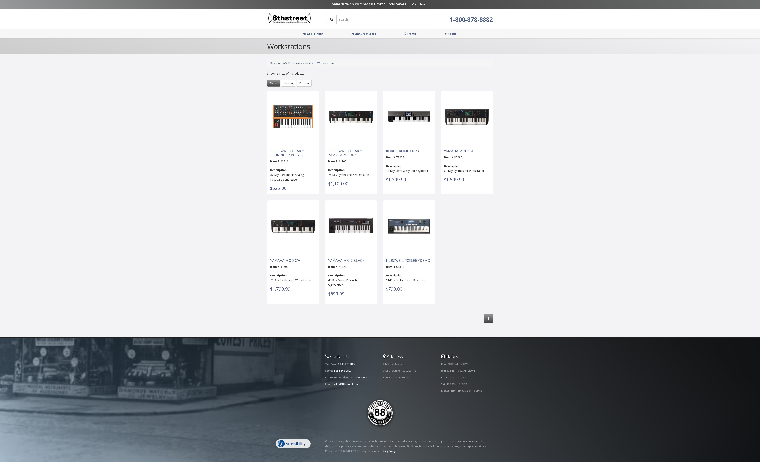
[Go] (332, 19)
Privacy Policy (387, 451)
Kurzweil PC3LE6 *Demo (408, 261)
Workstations (304, 63)
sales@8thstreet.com (346, 384)
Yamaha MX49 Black (346, 261)
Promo (411, 34)
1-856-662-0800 (342, 370)
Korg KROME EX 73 (402, 151)
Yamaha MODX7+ (285, 261)
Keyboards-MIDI (280, 63)
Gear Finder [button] (314, 34)
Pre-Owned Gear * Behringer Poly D (287, 153)
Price (287, 83)
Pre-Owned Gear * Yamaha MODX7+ (345, 153)
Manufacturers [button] (365, 34)
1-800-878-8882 (471, 19)
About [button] (451, 34)
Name (274, 83)
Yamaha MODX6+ (459, 151)
